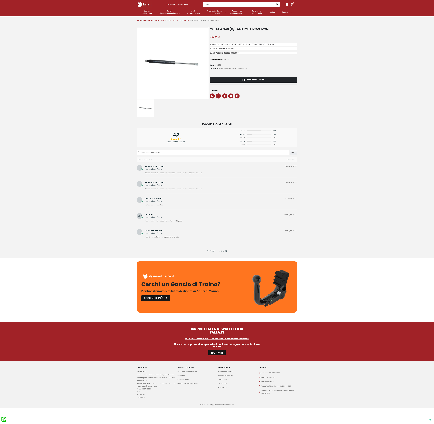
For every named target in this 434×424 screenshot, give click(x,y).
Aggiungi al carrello (254, 80)
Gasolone (285, 12)
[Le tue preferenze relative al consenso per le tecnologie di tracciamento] (430, 420)
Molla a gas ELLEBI (183, 20)
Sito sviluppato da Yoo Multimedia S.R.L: (220, 405)
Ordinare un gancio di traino (187, 383)
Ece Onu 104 (222, 387)
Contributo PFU (223, 380)
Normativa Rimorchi (225, 376)
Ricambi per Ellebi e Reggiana (148, 12)
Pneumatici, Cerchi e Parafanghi (215, 12)
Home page (225, 68)
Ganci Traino (183, 4)
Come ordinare (183, 380)
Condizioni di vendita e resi (187, 372)
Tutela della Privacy (225, 372)
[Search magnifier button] (277, 4)
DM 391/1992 (222, 383)
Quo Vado (170, 4)
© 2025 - (203, 405)
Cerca (293, 152)
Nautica (272, 12)
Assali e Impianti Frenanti (193, 12)
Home (139, 20)
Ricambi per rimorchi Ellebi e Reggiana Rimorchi (158, 20)
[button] (212, 95)
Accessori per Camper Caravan (237, 12)
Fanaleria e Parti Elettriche (256, 12)
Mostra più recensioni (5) (217, 251)
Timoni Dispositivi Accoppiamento (169, 12)
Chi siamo (181, 376)
